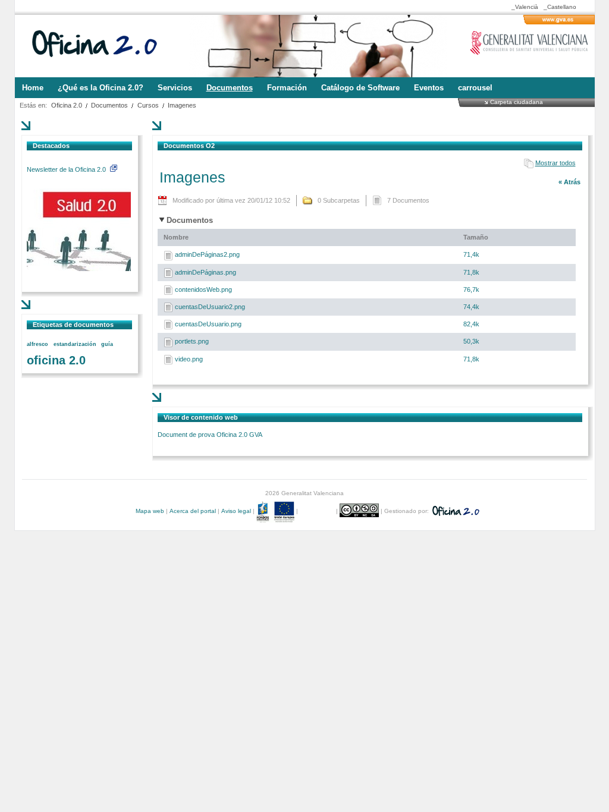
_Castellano (560, 7)
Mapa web (150, 511)
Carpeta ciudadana (516, 102)
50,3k (471, 341)
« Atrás (569, 181)
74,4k (471, 306)
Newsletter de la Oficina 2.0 (67, 169)
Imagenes (182, 105)
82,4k (471, 324)
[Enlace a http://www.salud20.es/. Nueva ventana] (79, 268)
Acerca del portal (192, 511)
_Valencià (524, 7)
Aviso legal (236, 511)
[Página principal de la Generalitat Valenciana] (559, 22)
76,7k (471, 289)
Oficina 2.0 (66, 105)
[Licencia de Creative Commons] (360, 511)
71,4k (471, 254)
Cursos (148, 105)
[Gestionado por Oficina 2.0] (455, 511)
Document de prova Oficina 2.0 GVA (210, 434)
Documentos (109, 105)
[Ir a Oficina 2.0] (101, 46)
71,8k (471, 272)
